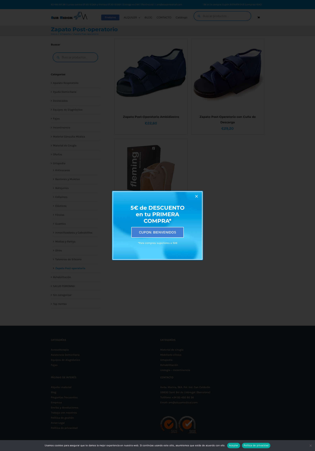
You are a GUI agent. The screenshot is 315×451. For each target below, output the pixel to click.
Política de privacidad (256, 445)
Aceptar (233, 445)
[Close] (196, 196)
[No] (310, 445)
